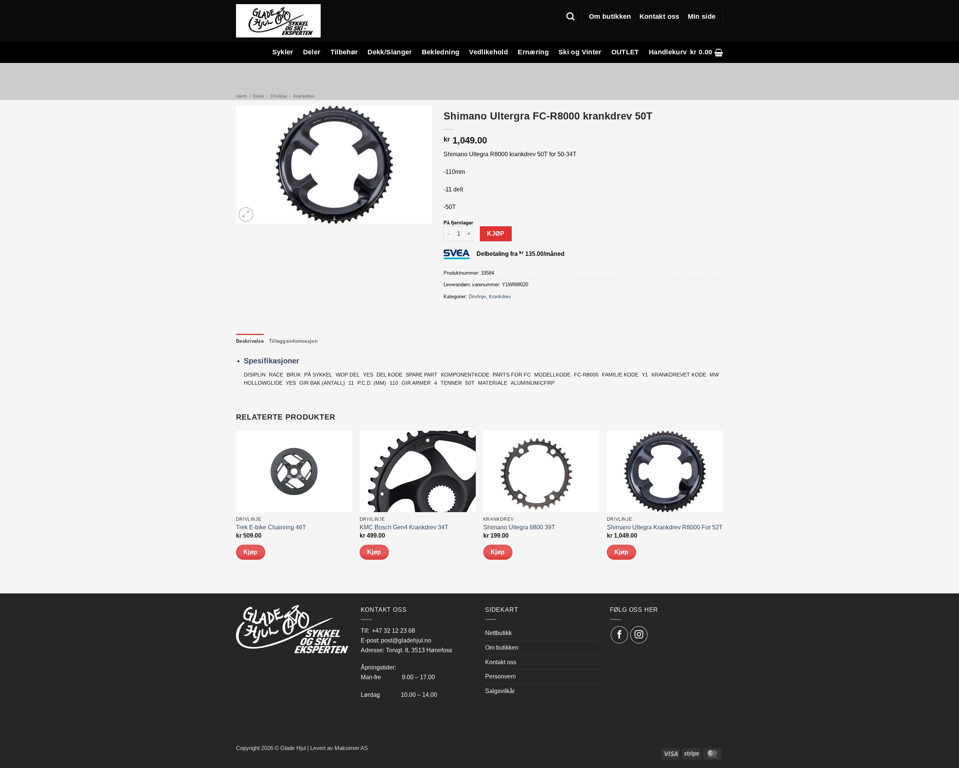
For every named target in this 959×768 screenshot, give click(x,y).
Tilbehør (344, 52)
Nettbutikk (498, 632)
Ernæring (533, 52)
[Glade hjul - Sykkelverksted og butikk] (278, 20)
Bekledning (441, 52)
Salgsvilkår (500, 690)
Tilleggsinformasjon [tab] (293, 341)
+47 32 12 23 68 (393, 630)
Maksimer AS (351, 748)
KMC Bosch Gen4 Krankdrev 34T (404, 527)
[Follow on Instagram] (639, 635)
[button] (706, 52)
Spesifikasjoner (271, 361)
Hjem (241, 96)
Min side (702, 16)
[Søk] (570, 16)
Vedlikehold (488, 52)
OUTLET (625, 52)
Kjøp (495, 233)
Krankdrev (303, 96)
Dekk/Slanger (389, 52)
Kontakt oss (659, 16)
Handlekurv (668, 52)
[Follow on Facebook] (619, 635)
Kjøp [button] (250, 552)
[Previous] (236, 511)
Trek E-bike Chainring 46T (271, 527)
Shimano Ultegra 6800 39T (519, 527)
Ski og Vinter (580, 52)
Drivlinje (278, 96)
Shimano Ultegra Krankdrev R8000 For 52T (665, 527)
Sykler (282, 52)
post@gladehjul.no (406, 640)
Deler (312, 52)
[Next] (722, 511)
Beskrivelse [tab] (250, 341)
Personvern (500, 676)
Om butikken (610, 16)
